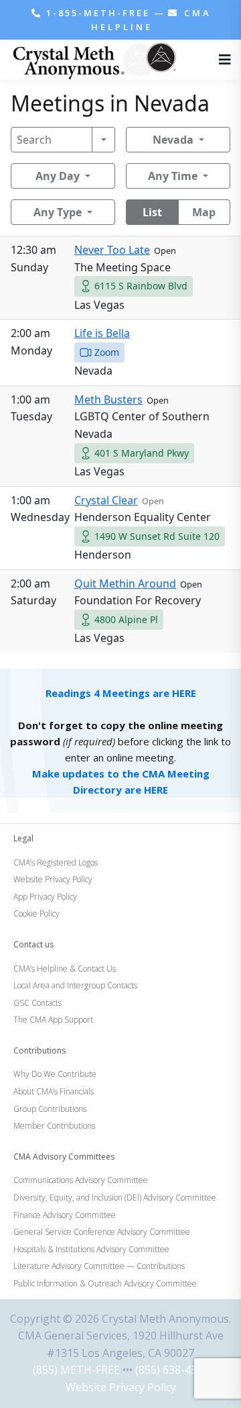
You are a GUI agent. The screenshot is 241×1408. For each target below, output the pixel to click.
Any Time (172, 176)
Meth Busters (108, 399)
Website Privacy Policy (121, 1387)
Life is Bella (102, 333)
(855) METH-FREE (76, 1369)
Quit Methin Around (125, 583)
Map (204, 212)
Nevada (173, 139)
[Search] (103, 139)
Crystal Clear (106, 500)
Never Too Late (112, 249)
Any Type (57, 212)
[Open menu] (221, 59)
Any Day (57, 176)
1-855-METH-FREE (98, 13)
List (152, 212)
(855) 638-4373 (172, 1369)
